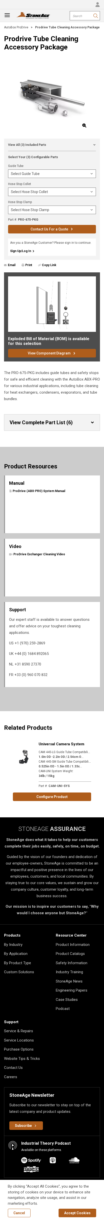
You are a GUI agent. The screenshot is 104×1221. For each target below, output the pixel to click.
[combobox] (85, 15)
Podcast (63, 1008)
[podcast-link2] (74, 1161)
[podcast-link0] (31, 1161)
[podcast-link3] (31, 1170)
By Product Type (17, 963)
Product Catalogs (70, 953)
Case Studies (67, 999)
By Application (16, 953)
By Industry (13, 944)
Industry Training (69, 972)
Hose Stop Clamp (20, 202)
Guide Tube (15, 166)
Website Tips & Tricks (22, 1058)
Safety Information (71, 963)
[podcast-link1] (53, 1161)
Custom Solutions (19, 972)
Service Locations (19, 1040)
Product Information (73, 944)
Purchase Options (19, 1049)
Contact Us (13, 1067)
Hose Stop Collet (19, 184)
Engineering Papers (71, 990)
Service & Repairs (18, 1031)
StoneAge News (69, 981)
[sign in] (97, 4)
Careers (10, 1077)
